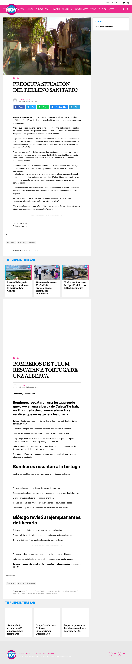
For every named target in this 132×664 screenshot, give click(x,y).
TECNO (93, 9)
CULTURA (102, 9)
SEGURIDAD (67, 9)
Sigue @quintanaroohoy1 (105, 26)
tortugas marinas (44, 593)
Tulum (54, 593)
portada (36, 250)
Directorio (22, 654)
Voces (45, 654)
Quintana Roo (75, 591)
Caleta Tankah (40, 591)
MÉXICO (21, 9)
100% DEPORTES (81, 9)
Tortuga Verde (31, 593)
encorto (29, 250)
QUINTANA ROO (42, 9)
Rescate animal (19, 593)
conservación (52, 591)
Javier (23, 385)
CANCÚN (56, 9)
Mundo (33, 654)
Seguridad (39, 654)
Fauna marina (63, 591)
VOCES (111, 9)
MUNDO (30, 9)
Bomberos (30, 591)
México (28, 654)
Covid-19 (51, 654)
